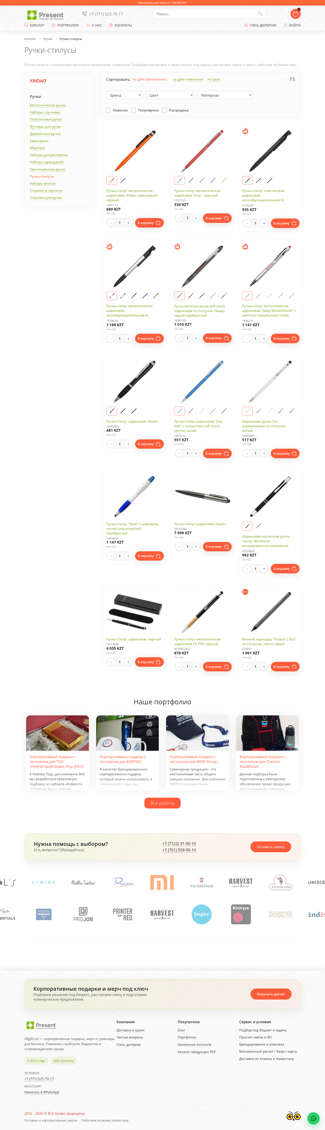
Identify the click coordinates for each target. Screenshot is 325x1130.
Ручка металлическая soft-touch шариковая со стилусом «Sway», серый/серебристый (200, 311)
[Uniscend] (241, 882)
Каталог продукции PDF (197, 1052)
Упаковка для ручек (46, 197)
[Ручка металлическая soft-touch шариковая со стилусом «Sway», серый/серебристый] (223, 295)
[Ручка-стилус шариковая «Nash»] (111, 411)
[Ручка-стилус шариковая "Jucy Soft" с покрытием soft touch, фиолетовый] (223, 411)
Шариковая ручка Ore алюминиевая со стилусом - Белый (264, 426)
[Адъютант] (201, 882)
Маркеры (37, 148)
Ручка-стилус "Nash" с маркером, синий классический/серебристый (132, 528)
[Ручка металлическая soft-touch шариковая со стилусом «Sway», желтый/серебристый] (212, 295)
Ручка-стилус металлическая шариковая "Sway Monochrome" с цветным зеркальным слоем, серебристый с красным (269, 313)
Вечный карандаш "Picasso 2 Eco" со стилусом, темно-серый (269, 641)
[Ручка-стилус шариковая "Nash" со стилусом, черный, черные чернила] (122, 411)
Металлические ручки (48, 105)
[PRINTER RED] (83, 914)
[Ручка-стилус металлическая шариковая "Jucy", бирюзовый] (212, 180)
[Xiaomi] (83, 882)
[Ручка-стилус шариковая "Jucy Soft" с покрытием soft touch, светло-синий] (179, 411)
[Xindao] (38, 80)
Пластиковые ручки (46, 119)
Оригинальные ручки (47, 169)
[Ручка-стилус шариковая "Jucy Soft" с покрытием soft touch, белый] (201, 411)
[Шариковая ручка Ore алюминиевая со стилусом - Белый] (269, 411)
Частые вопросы (130, 1037)
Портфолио (187, 1037)
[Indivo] (280, 914)
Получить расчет (271, 994)
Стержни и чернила (46, 190)
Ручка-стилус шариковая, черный (133, 639)
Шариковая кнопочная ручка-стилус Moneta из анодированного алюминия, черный (266, 543)
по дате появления (188, 79)
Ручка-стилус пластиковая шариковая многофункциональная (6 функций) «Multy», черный (263, 197)
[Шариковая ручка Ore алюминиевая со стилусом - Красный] (280, 411)
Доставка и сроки (131, 1030)
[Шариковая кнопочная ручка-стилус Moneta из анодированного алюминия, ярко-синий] (258, 526)
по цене (214, 79)
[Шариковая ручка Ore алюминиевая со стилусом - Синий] (291, 411)
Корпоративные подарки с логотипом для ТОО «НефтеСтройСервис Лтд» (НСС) (57, 761)
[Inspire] (162, 914)
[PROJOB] (44, 914)
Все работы (162, 803)
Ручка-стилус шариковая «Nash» (132, 421)
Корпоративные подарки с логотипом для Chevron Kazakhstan (263, 761)
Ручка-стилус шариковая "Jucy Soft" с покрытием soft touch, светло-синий (198, 426)
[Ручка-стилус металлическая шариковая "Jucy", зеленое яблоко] (223, 180)
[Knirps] (201, 914)
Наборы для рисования (49, 155)
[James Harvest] (122, 914)
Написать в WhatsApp (41, 1092)
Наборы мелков (42, 183)
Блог (181, 1030)
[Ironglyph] (241, 914)
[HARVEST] (162, 882)
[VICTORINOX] (122, 882)
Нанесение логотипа (194, 1044)
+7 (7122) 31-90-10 (179, 843)
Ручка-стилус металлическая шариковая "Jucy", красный (197, 192)
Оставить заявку (271, 846)
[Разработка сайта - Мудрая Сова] (294, 1122)
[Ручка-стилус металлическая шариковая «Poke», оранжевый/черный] (111, 180)
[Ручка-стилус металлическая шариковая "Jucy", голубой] (179, 180)
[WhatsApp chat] (313, 1118)
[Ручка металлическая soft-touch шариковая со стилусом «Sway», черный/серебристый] (201, 295)
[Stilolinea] (280, 882)
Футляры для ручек (45, 126)
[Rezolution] (43, 882)
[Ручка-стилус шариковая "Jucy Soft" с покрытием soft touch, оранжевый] (212, 411)
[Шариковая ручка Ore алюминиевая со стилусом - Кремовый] (247, 411)
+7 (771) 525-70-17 (106, 14)
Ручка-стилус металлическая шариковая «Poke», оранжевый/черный (132, 195)
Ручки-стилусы (42, 176)
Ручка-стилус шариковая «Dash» (200, 524)
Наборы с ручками (45, 112)
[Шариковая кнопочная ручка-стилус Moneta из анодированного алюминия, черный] (247, 526)
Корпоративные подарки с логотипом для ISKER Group (193, 759)
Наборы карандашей (47, 162)
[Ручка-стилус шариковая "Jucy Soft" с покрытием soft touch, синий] (190, 411)
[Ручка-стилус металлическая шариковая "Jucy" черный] (190, 180)
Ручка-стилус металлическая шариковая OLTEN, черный (197, 641)
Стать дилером (129, 1044)
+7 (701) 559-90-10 (179, 850)
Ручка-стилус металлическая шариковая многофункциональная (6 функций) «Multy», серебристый (132, 313)
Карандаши (39, 140)
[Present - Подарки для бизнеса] (46, 14)
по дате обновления (149, 79)
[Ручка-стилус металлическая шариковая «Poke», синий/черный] (122, 180)
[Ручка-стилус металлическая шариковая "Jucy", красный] (201, 180)
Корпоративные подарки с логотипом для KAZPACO (123, 759)
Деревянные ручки (45, 133)
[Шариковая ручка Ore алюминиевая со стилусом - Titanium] (258, 411)
